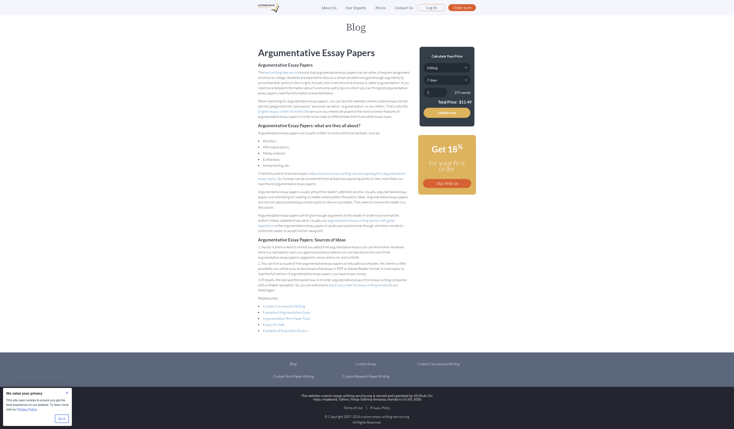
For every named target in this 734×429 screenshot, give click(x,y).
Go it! (61, 418)
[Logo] (268, 8)
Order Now (447, 113)
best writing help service (281, 72)
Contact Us (404, 7)
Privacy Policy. (27, 409)
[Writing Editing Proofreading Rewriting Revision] (447, 68)
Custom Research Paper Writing (366, 376)
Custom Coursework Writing (284, 306)
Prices (380, 7)
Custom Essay (366, 364)
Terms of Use (353, 408)
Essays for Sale (273, 324)
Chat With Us (447, 183)
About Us (328, 7)
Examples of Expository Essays (285, 331)
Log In (431, 7)
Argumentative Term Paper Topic (286, 318)
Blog (293, 364)
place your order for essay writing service (358, 285)
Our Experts (356, 7)
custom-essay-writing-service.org (385, 416)
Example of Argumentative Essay (286, 312)
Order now (462, 7)
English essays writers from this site (283, 111)
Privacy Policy (380, 408)
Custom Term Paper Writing (293, 376)
